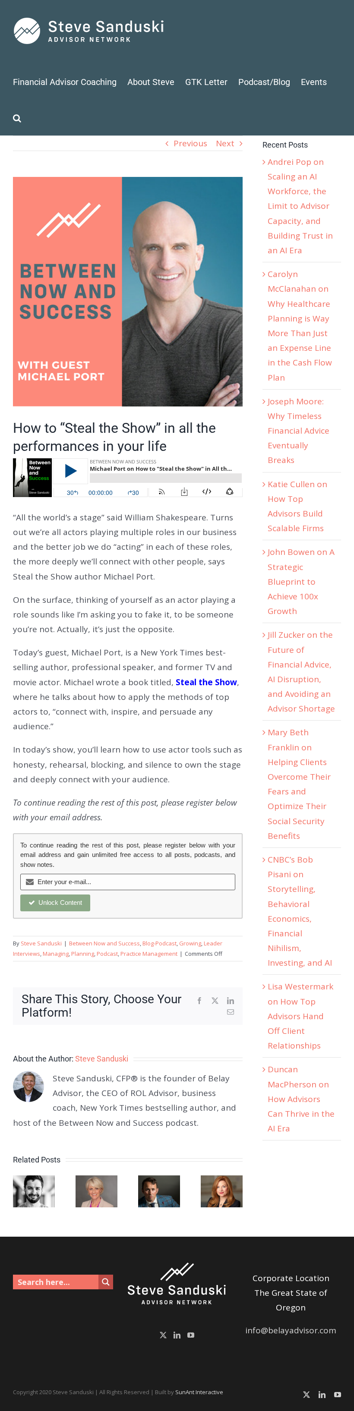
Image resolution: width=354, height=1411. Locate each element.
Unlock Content (60, 902)
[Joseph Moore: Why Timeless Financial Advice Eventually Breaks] (159, 1181)
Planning (82, 953)
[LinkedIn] (177, 1335)
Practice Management (148, 953)
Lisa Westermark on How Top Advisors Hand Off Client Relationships (300, 1016)
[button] (17, 117)
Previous (190, 143)
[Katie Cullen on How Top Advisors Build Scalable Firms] (222, 1181)
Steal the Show (206, 682)
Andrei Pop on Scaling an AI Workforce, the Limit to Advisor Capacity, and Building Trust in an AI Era (300, 206)
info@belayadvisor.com (290, 1330)
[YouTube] (190, 1335)
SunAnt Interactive (199, 1392)
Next (225, 143)
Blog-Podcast (159, 943)
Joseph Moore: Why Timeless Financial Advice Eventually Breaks (298, 431)
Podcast (107, 953)
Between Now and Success (104, 943)
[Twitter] (163, 1335)
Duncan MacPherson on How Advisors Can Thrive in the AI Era (301, 1099)
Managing (56, 953)
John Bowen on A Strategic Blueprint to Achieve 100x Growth (301, 581)
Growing (190, 943)
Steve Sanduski (41, 943)
